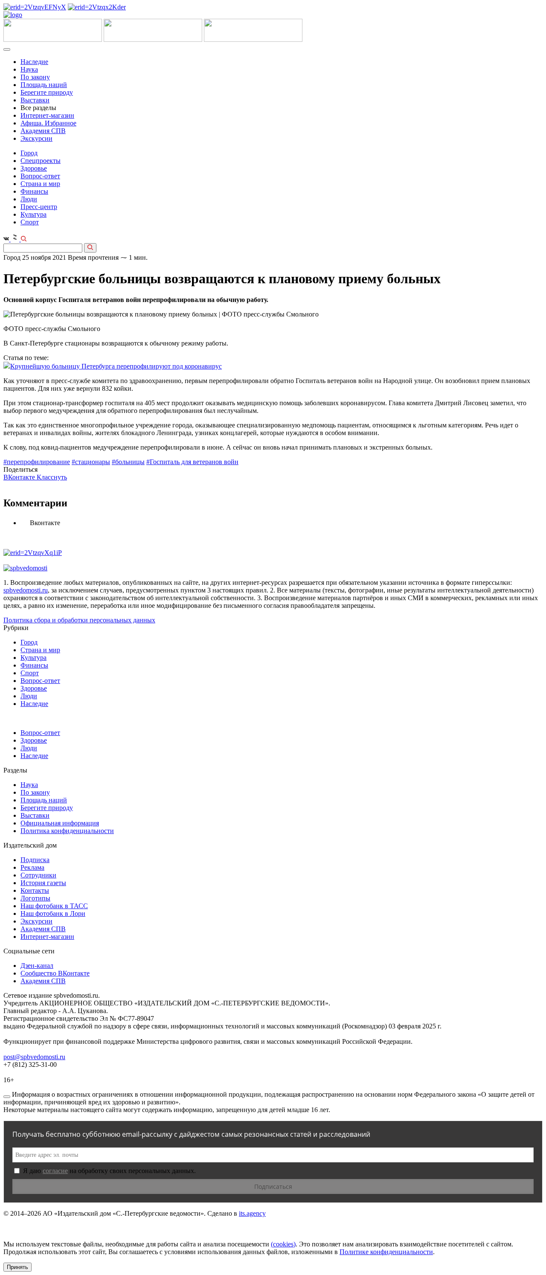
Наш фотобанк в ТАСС (54, 905)
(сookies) (283, 1244)
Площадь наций (43, 84)
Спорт (29, 222)
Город (29, 153)
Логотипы (35, 898)
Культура (33, 214)
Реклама (32, 867)
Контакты (34, 890)
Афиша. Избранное (48, 123)
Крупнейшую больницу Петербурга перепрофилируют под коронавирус (116, 366)
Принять (17, 1267)
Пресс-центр (38, 206)
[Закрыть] (6, 1096)
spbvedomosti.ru (25, 590)
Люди (28, 199)
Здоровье (33, 168)
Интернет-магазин (47, 115)
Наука (29, 69)
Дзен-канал (36, 965)
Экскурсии (36, 138)
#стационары (91, 461)
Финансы (34, 191)
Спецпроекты (40, 160)
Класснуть (52, 477)
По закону (35, 77)
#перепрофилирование (36, 461)
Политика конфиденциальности (67, 830)
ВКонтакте (20, 477)
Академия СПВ (43, 130)
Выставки (34, 100)
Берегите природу (46, 92)
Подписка (34, 859)
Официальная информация (59, 823)
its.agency (252, 1213)
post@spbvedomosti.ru (34, 1056)
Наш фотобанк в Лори (52, 913)
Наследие (34, 61)
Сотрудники (38, 875)
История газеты (43, 882)
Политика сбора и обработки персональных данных (79, 620)
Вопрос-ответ (40, 176)
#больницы (128, 461)
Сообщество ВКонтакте (55, 973)
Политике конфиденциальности (386, 1251)
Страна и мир (40, 183)
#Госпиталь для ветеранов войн (192, 461)
